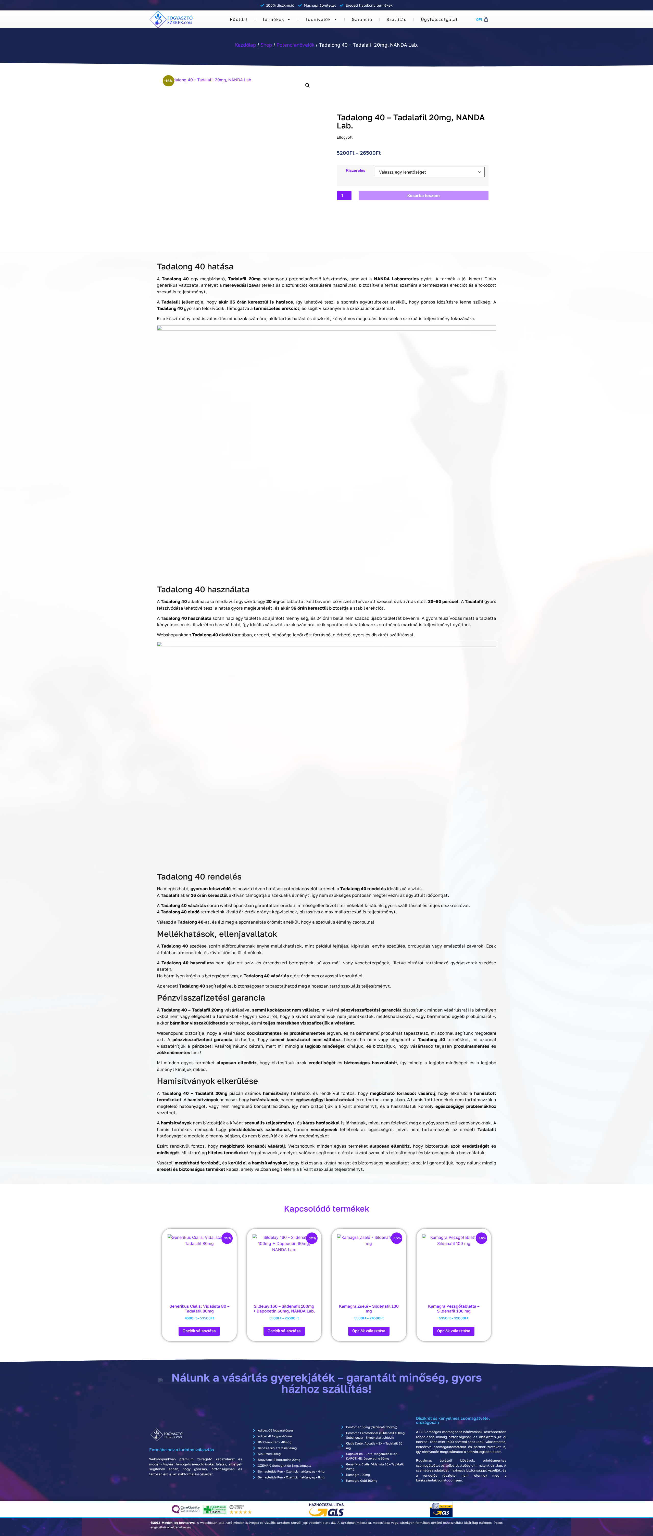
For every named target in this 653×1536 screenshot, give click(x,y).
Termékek (273, 19)
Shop (266, 45)
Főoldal (239, 19)
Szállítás (396, 19)
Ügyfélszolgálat (439, 19)
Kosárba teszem (423, 195)
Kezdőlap (245, 45)
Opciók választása (199, 1331)
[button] (307, 85)
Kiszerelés (355, 170)
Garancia (362, 19)
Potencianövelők (296, 45)
